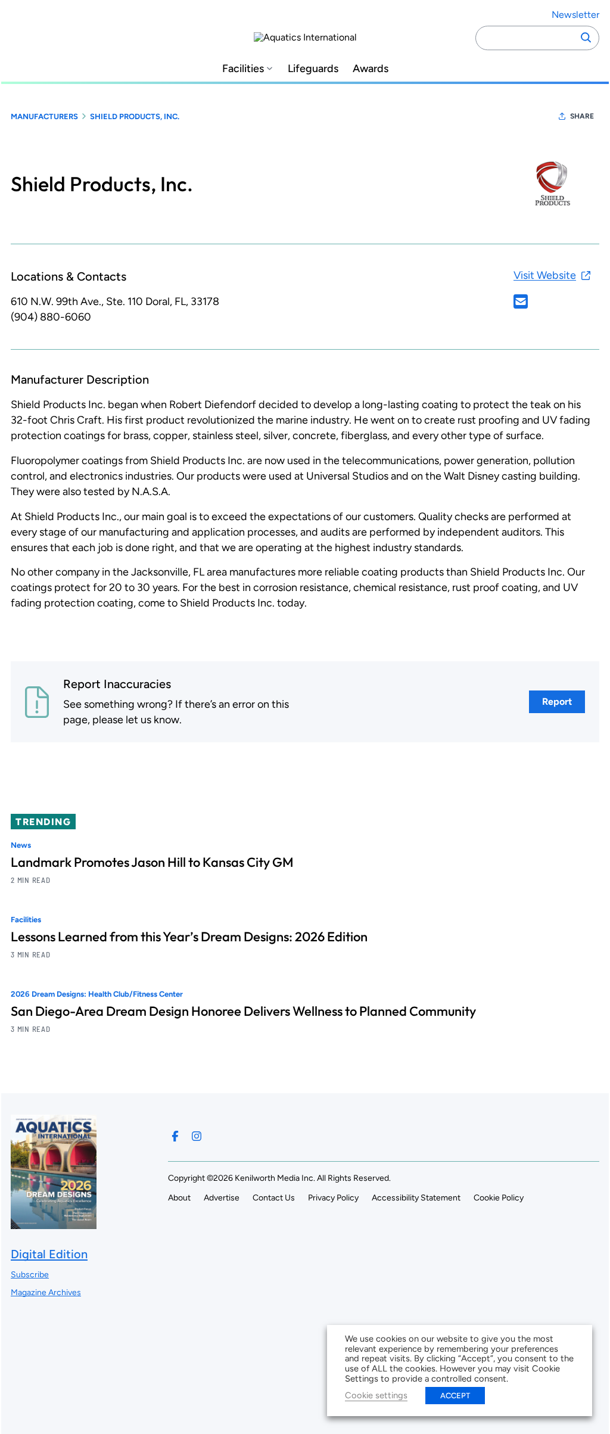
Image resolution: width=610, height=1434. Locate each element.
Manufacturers (44, 116)
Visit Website (544, 275)
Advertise (221, 1198)
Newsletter (575, 14)
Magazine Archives (46, 1292)
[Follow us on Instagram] (196, 1136)
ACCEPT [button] (455, 1395)
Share (582, 116)
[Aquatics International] (305, 37)
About (179, 1198)
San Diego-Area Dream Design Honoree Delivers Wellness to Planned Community (243, 1011)
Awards (370, 69)
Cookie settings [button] (376, 1395)
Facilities (243, 69)
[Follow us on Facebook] (175, 1136)
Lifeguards (313, 69)
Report (557, 701)
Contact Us (274, 1198)
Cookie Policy (499, 1198)
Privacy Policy (333, 1198)
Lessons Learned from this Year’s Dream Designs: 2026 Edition (189, 936)
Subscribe (30, 1275)
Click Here (520, 301)
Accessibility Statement (416, 1198)
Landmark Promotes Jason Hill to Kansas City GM (152, 862)
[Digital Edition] (54, 1223)
